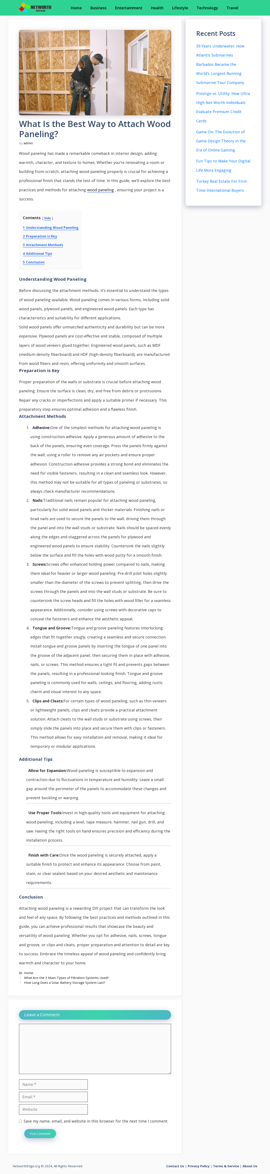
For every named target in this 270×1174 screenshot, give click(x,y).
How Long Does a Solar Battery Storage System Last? (64, 982)
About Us (250, 1166)
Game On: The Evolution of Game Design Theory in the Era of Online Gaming (221, 140)
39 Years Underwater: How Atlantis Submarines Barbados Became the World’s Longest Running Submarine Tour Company (220, 64)
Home (76, 7)
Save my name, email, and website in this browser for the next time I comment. (96, 1121)
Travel (232, 7)
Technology (207, 7)
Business (98, 7)
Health (157, 7)
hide (47, 218)
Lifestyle (180, 7)
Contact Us (175, 1166)
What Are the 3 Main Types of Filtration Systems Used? (66, 978)
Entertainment (128, 7)
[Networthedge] (35, 8)
